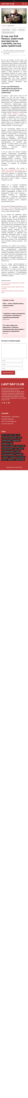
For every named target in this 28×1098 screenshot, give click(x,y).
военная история (6, 440)
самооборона (6, 53)
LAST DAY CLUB (7, 4)
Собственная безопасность (8, 32)
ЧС (18, 435)
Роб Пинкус (21, 52)
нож (16, 448)
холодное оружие (19, 459)
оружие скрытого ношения (16, 114)
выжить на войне (20, 446)
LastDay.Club (5, 307)
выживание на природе (8, 446)
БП (6, 435)
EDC (3, 435)
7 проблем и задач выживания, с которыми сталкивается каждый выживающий (14, 315)
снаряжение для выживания (17, 457)
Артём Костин (10, 25)
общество (20, 448)
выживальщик (16, 440)
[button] (23, 3)
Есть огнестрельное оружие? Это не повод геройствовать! (12, 283)
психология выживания (8, 454)
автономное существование (9, 437)
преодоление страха (13, 52)
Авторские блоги (6, 29)
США (15, 435)
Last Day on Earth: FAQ (7, 423)
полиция (5, 52)
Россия (10, 435)
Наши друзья (15, 416)
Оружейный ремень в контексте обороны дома (12, 291)
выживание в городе (7, 443)
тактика (4, 459)
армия (19, 437)
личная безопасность (7, 448)
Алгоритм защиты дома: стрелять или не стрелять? (12, 287)
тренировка (11, 459)
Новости (14, 29)
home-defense (6, 50)
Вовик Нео (5, 333)
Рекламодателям (6, 416)
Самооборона (21, 29)
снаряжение (5, 457)
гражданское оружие (20, 50)
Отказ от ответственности (8, 421)
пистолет (17, 451)
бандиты (12, 50)
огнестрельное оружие (8, 451)
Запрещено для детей (7, 419)
